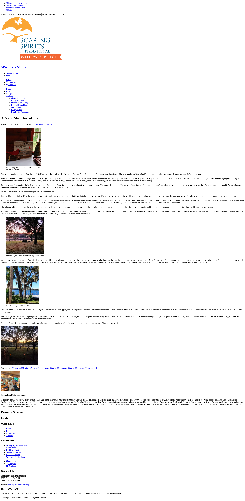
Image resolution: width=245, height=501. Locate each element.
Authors (9, 436)
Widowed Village (13, 455)
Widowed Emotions (76, 368)
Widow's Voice (13, 67)
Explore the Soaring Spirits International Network (21, 14)
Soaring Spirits (12, 73)
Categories (10, 433)
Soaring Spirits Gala (14, 452)
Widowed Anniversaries (39, 368)
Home (8, 429)
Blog (8, 431)
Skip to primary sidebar (15, 8)
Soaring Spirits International (17, 445)
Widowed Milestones (58, 368)
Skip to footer (11, 10)
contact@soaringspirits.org (18, 485)
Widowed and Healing (20, 368)
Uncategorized (91, 368)
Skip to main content (14, 5)
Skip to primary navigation (17, 3)
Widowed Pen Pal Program (17, 457)
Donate (9, 76)
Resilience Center (13, 450)
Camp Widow (11, 448)
